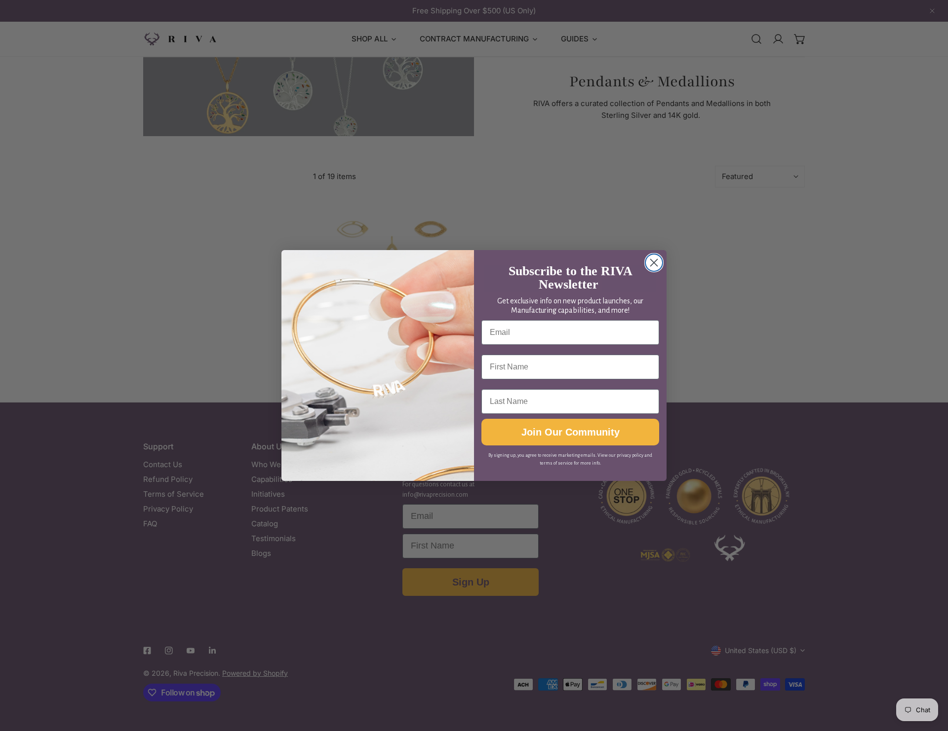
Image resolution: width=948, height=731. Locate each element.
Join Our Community (570, 432)
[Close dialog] (654, 262)
